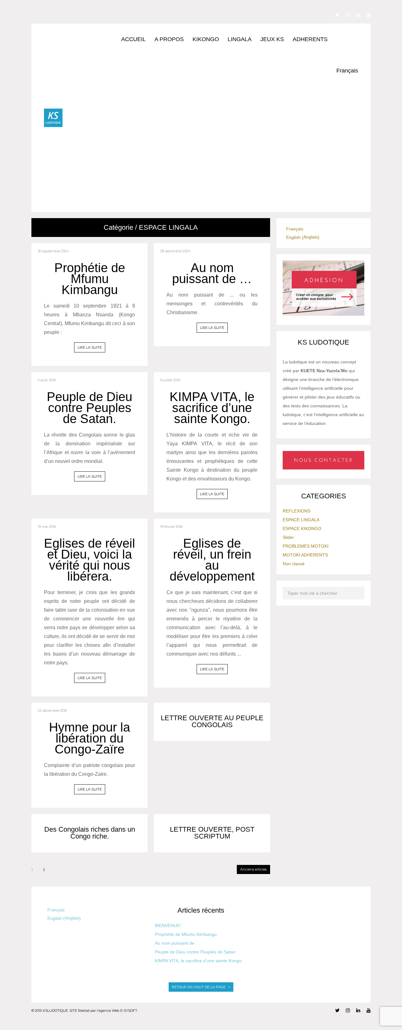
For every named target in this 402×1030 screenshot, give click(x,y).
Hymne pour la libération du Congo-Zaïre (89, 738)
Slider (288, 537)
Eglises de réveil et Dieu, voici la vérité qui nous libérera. (89, 559)
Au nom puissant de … (212, 273)
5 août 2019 (47, 380)
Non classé (294, 563)
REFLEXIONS (296, 510)
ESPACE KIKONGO (302, 528)
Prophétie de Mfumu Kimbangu (89, 279)
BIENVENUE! (168, 925)
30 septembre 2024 (53, 251)
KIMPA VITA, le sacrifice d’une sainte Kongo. (212, 408)
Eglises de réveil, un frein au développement (212, 559)
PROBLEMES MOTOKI (306, 546)
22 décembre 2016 (52, 710)
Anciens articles (253, 869)
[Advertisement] (210, 165)
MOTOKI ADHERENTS (305, 554)
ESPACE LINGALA (301, 519)
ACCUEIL (133, 39)
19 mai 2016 (47, 526)
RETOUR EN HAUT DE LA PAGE (199, 987)
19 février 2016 (171, 526)
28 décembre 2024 (175, 251)
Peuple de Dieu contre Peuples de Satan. (89, 408)
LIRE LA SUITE (90, 347)
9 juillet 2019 (170, 380)
